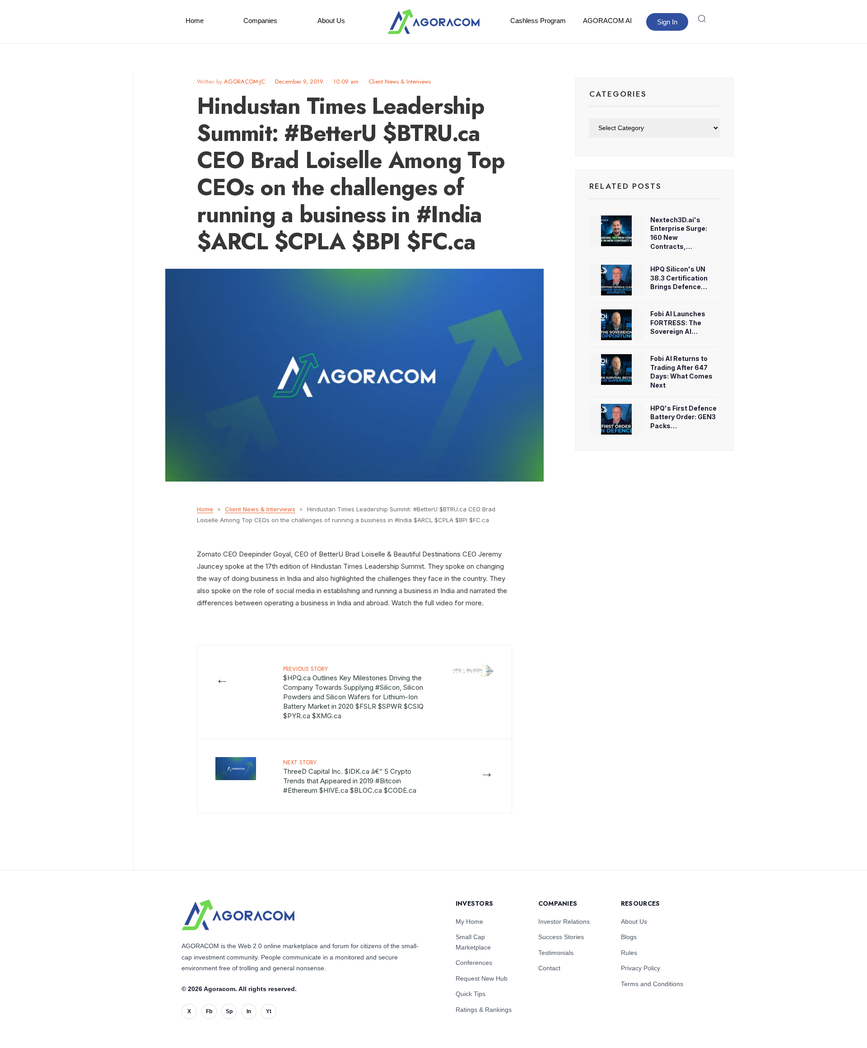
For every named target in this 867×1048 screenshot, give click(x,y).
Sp (229, 1011)
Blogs (629, 936)
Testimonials (555, 952)
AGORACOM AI (607, 20)
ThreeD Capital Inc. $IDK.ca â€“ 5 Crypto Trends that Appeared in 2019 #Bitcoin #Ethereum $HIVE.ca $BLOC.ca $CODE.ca (349, 776)
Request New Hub (482, 978)
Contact (549, 968)
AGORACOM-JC (244, 81)
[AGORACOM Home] (238, 915)
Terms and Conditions (652, 983)
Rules (629, 952)
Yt (268, 1011)
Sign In (667, 22)
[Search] (702, 18)
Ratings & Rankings (484, 1009)
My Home (469, 921)
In (249, 1011)
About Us (331, 20)
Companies (260, 20)
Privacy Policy (640, 968)
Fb (209, 1011)
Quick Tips (470, 993)
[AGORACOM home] (433, 21)
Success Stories (561, 936)
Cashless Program (538, 20)
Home (195, 20)
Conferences (474, 962)
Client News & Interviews (399, 81)
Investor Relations (564, 921)
